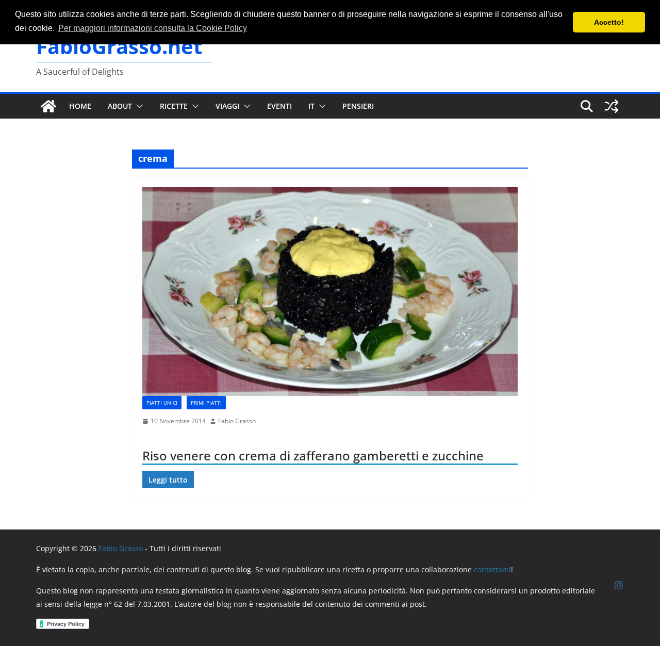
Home (80, 106)
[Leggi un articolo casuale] (611, 106)
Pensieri (358, 106)
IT (311, 106)
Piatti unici (161, 402)
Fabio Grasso (237, 421)
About (120, 106)
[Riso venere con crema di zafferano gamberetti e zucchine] (330, 291)
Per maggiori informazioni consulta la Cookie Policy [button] (152, 28)
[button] (137, 106)
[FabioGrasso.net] (48, 106)
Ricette (174, 106)
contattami (492, 569)
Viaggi (227, 106)
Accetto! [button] (609, 22)
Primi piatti (206, 402)
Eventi (279, 106)
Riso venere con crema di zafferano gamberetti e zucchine (313, 455)
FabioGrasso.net (119, 46)
